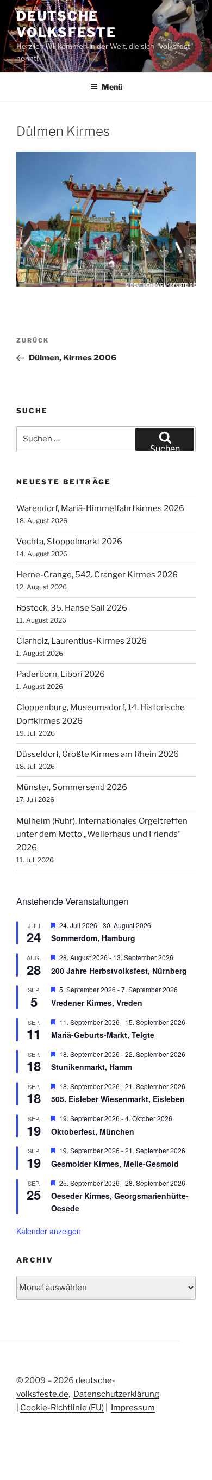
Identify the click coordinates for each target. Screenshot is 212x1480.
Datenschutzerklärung (116, 1394)
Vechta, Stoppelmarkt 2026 (69, 541)
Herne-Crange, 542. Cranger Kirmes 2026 (97, 575)
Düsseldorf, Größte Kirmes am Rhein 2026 (97, 754)
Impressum (133, 1408)
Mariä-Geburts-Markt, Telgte (102, 1034)
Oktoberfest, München (92, 1131)
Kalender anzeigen (48, 1231)
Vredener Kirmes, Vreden (96, 1002)
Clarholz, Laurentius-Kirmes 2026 (81, 641)
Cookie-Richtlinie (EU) (62, 1408)
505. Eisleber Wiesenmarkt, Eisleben (118, 1098)
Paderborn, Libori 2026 (60, 674)
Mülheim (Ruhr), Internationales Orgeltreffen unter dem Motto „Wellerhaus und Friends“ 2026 (102, 834)
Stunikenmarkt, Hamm (91, 1066)
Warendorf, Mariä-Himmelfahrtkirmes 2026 (100, 508)
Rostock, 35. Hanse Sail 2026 (71, 608)
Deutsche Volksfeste (66, 24)
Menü (112, 86)
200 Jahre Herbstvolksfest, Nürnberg (119, 970)
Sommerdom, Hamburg (93, 937)
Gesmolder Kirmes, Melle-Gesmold (115, 1163)
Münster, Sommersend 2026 (71, 787)
